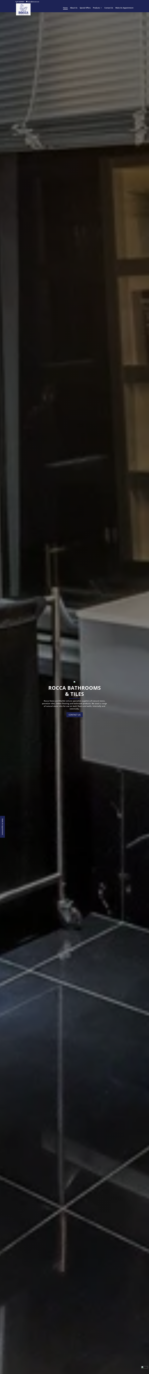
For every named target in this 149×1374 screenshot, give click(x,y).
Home (65, 8)
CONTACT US (74, 714)
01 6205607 (20, 2)
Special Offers (85, 8)
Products (96, 8)
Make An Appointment (124, 8)
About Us (73, 8)
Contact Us (108, 8)
